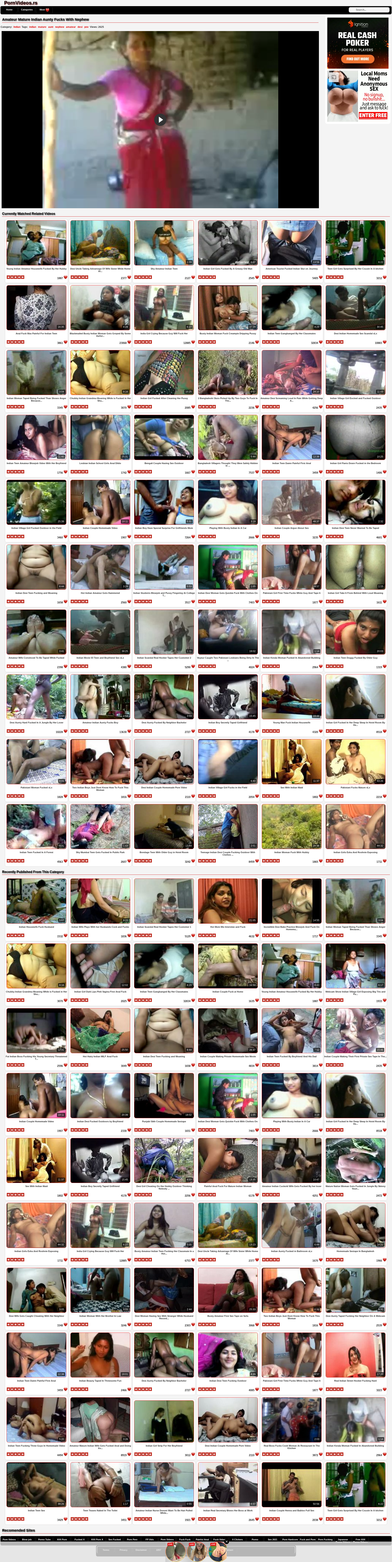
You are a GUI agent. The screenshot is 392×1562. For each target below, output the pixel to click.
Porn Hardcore (290, 1539)
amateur (71, 27)
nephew (59, 27)
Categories (27, 9)
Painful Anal (202, 1539)
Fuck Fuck (184, 1539)
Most (43, 9)
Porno (255, 1539)
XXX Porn (62, 1539)
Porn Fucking (325, 1539)
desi (80, 27)
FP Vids (150, 1539)
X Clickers (237, 1539)
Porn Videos (9, 1539)
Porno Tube (44, 1539)
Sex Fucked (114, 1539)
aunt (50, 27)
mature (42, 27)
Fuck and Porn (308, 1539)
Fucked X (80, 1539)
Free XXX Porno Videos (360, 1540)
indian (32, 27)
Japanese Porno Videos (343, 1540)
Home (9, 9)
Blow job (27, 1539)
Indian (16, 27)
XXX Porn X (97, 1539)
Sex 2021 (272, 1539)
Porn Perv (132, 1539)
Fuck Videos (220, 1539)
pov (86, 27)
